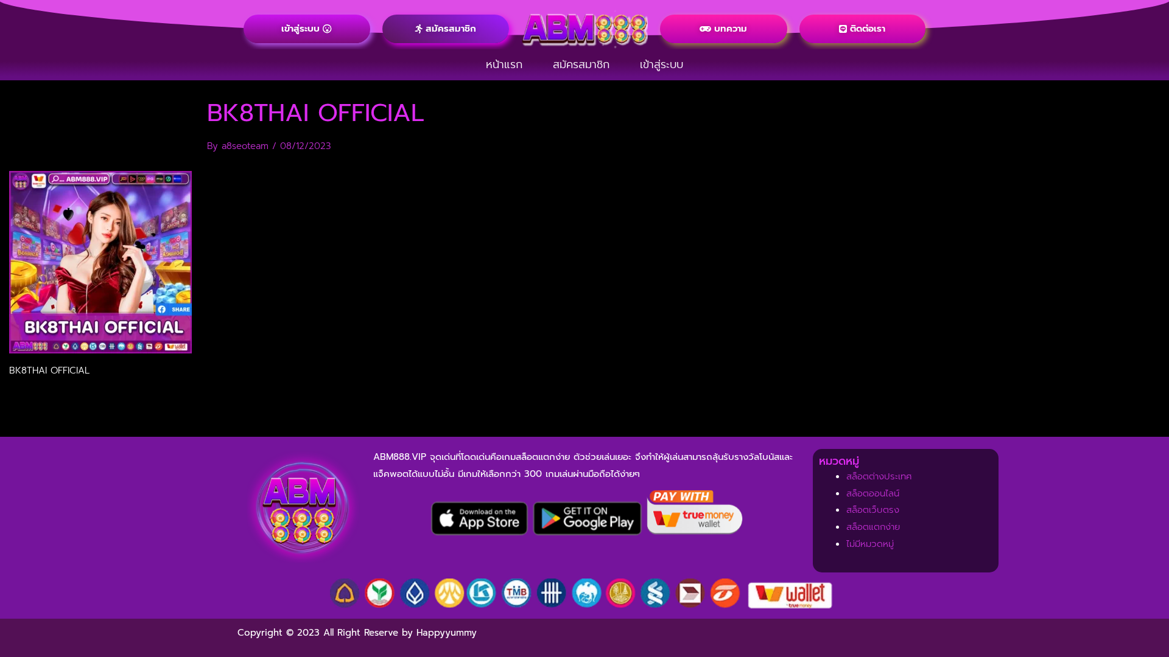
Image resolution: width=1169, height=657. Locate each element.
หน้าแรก (504, 64)
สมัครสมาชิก (581, 64)
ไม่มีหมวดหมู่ (870, 544)
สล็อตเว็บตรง (872, 509)
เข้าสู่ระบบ (661, 64)
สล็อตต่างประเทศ (879, 476)
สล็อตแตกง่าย (873, 527)
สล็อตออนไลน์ (872, 493)
